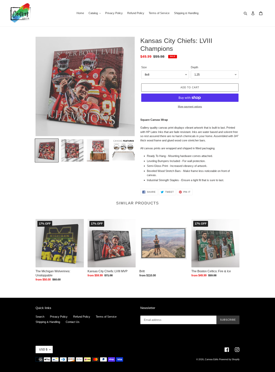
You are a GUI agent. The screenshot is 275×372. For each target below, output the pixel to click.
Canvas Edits (211, 359)
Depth (194, 67)
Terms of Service (106, 316)
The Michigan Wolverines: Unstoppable (53, 273)
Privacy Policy (59, 316)
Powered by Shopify (229, 359)
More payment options (190, 106)
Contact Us (73, 321)
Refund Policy (81, 316)
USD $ (43, 349)
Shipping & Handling (48, 321)
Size (144, 67)
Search (40, 316)
